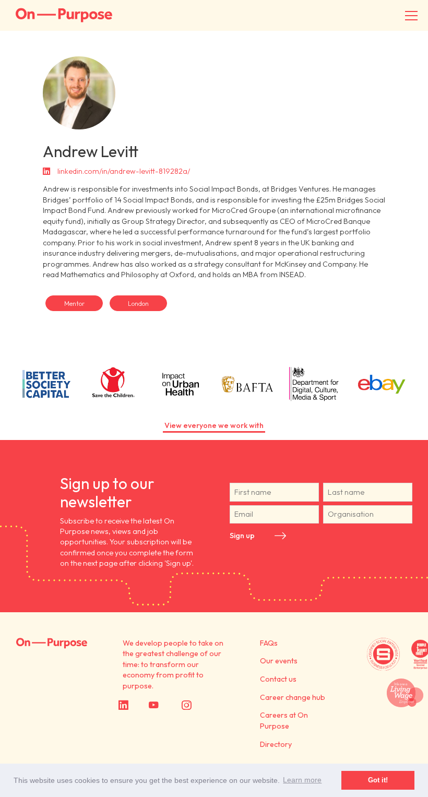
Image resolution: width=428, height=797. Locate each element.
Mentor (74, 303)
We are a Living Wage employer (405, 692)
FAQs (269, 643)
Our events (279, 660)
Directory (276, 744)
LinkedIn (136, 705)
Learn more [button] (302, 780)
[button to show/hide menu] (411, 15)
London (138, 303)
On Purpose (52, 643)
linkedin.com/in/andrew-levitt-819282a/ (123, 171)
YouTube (168, 705)
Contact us (278, 679)
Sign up (242, 535)
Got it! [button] (378, 780)
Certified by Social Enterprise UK (383, 654)
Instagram (204, 705)
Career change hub (292, 697)
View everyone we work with (214, 425)
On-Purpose (64, 15)
